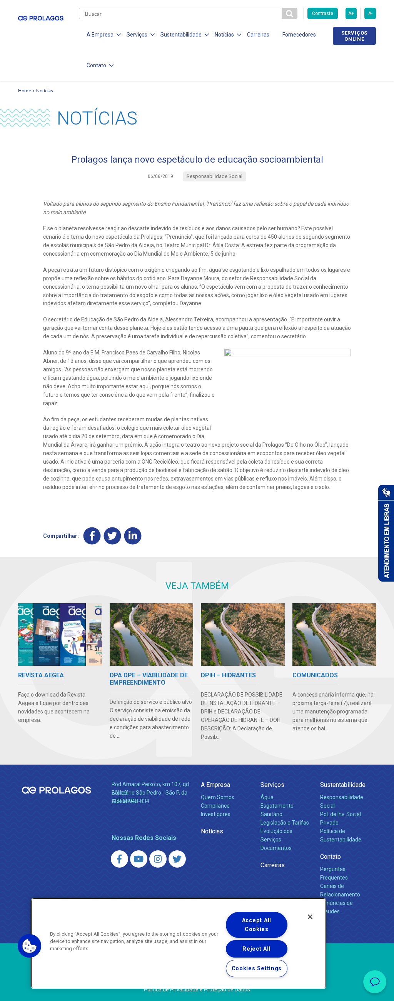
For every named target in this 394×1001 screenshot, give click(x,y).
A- (370, 13)
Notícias (44, 90)
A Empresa (215, 784)
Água (267, 797)
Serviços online (354, 36)
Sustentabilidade (343, 784)
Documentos (276, 848)
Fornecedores (299, 35)
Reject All (256, 949)
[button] (29, 946)
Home (24, 90)
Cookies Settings (257, 968)
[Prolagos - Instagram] (158, 859)
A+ (351, 13)
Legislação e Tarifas (284, 823)
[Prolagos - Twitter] (177, 859)
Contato (330, 856)
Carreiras (258, 35)
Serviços (272, 784)
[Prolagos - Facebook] (119, 859)
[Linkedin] (133, 535)
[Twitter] (112, 535)
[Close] (310, 916)
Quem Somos (217, 797)
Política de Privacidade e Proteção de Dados (197, 989)
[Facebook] (92, 535)
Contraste (322, 13)
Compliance (215, 806)
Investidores (215, 814)
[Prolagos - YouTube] (138, 859)
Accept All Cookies (256, 925)
